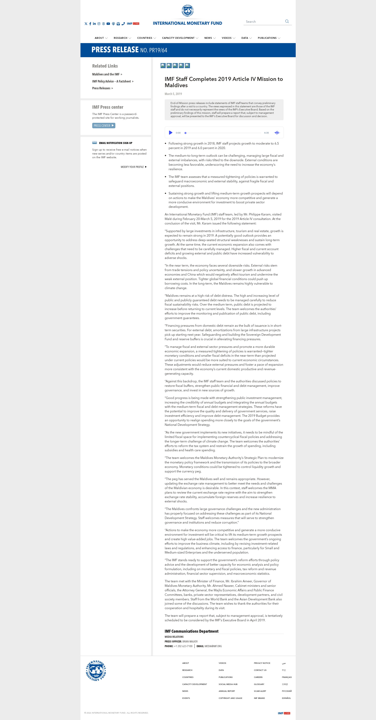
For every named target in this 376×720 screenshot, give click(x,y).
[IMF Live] (284, 712)
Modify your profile (132, 167)
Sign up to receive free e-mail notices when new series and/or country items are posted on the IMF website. (119, 153)
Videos (227, 38)
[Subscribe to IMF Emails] (118, 23)
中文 (284, 670)
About (99, 38)
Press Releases (101, 87)
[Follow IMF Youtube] (108, 23)
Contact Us (260, 670)
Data (244, 38)
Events (186, 698)
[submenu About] (106, 38)
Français (287, 677)
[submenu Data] (250, 38)
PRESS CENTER (102, 125)
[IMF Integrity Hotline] (123, 23)
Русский (287, 691)
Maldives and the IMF (105, 74)
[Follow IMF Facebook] (90, 23)
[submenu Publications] (279, 38)
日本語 (285, 684)
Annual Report (227, 691)
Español (286, 698)
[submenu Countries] (154, 38)
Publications (267, 38)
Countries (144, 38)
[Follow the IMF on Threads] (103, 23)
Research (120, 38)
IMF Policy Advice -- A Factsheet (111, 81)
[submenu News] (214, 38)
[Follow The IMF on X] (86, 23)
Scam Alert (260, 691)
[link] (163, 65)
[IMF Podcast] (113, 23)
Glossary (259, 684)
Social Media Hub (228, 684)
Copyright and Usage (230, 698)
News (208, 38)
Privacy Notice (262, 663)
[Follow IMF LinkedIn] (94, 23)
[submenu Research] (129, 38)
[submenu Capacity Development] (197, 38)
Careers (258, 677)
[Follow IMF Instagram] (99, 23)
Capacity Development (178, 38)
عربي (284, 663)
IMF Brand (259, 698)
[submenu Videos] (234, 38)
